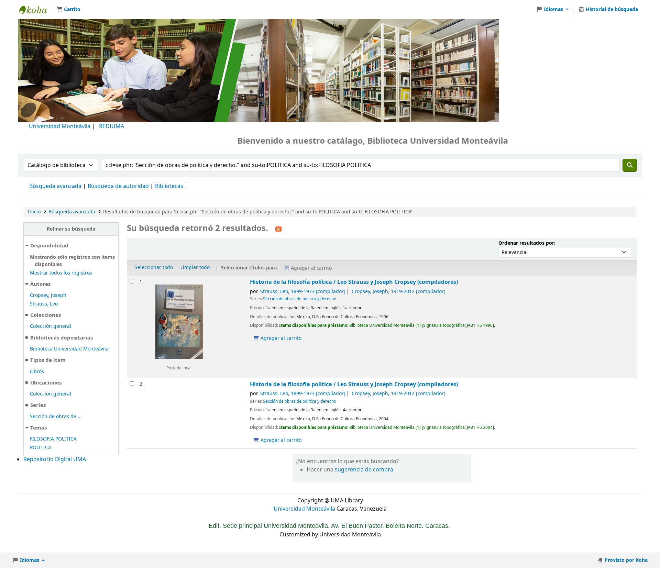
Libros (37, 371)
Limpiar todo (195, 267)
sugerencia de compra (364, 470)
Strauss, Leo (44, 304)
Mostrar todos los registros (61, 273)
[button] (68, 9)
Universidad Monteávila (59, 126)
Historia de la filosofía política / (354, 282)
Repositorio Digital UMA (54, 459)
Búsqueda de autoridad (118, 186)
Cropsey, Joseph (48, 295)
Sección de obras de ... (56, 416)
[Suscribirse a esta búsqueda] (278, 228)
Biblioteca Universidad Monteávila (36, 9)
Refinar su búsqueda (71, 229)
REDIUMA (111, 126)
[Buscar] (630, 165)
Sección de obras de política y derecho (299, 299)
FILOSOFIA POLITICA (53, 439)
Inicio (34, 211)
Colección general (50, 326)
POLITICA (40, 447)
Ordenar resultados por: (527, 243)
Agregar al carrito (280, 338)
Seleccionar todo (154, 267)
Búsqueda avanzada (55, 186)
